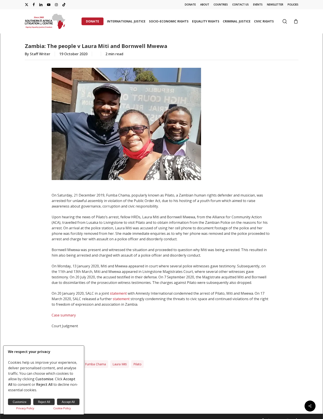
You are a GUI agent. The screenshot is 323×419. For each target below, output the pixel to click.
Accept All (68, 402)
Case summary (64, 315)
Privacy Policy (25, 408)
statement (118, 293)
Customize (19, 402)
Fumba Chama (95, 364)
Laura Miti (120, 364)
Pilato (137, 364)
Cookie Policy (62, 408)
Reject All (44, 402)
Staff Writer (40, 53)
